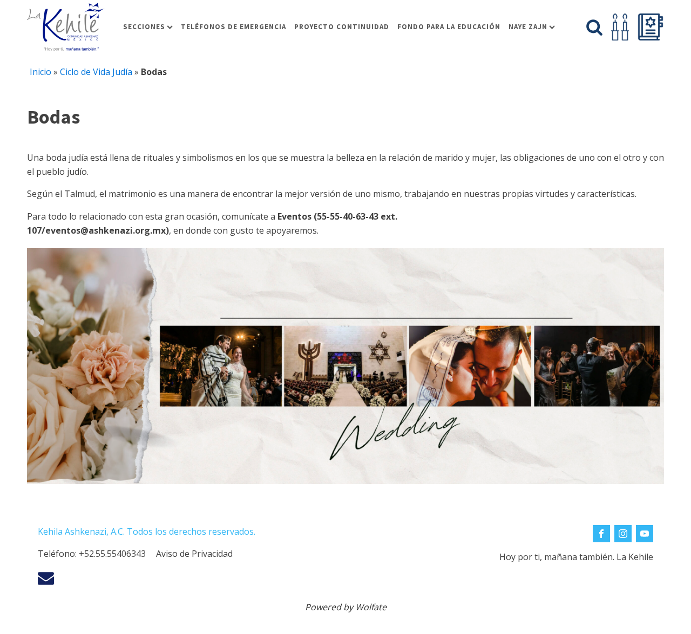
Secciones (144, 26)
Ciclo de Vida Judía (96, 72)
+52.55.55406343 (112, 554)
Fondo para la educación (448, 26)
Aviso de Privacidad (194, 554)
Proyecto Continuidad (341, 26)
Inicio (40, 72)
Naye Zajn (528, 26)
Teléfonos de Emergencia (233, 26)
